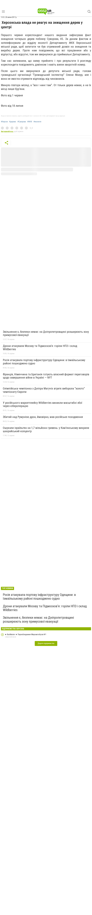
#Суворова (21, 122)
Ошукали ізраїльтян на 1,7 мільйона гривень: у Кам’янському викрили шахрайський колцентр (46, 429)
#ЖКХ (29, 122)
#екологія (37, 122)
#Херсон (4, 122)
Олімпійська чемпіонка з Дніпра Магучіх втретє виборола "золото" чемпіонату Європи (44, 390)
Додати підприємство (46, 643)
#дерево (12, 122)
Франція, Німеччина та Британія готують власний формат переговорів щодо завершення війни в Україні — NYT (46, 376)
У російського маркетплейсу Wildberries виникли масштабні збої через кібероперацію (42, 404)
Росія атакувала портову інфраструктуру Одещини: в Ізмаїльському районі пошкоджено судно (44, 361)
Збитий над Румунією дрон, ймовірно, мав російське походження (43, 417)
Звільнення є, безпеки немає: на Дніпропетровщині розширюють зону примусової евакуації (46, 333)
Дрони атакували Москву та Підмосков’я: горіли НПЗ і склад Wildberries (40, 347)
